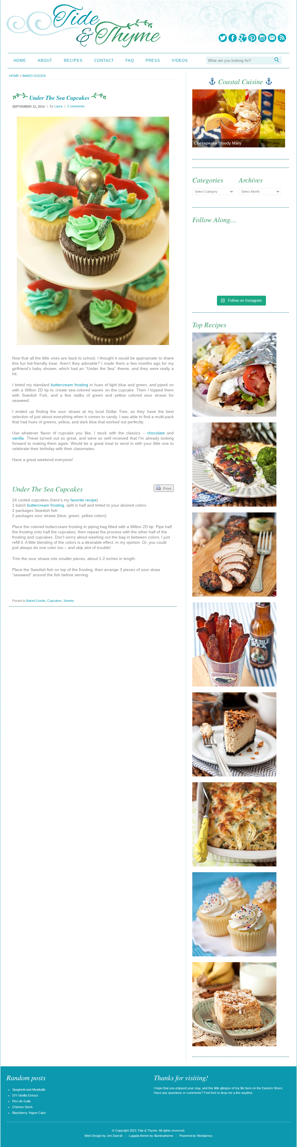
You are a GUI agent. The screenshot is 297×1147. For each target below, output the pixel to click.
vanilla (18, 438)
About (45, 60)
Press (153, 60)
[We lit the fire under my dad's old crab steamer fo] (216, 249)
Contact (104, 60)
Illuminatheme (163, 1135)
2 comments (76, 106)
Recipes (73, 60)
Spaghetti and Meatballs (29, 1089)
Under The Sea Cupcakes (59, 97)
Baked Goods (34, 75)
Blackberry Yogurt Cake (29, 1113)
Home (20, 60)
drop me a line (230, 1092)
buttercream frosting (69, 384)
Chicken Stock (22, 1107)
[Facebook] (232, 37)
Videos (180, 60)
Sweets (69, 600)
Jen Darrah (115, 1135)
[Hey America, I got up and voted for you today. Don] (265, 249)
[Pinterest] (252, 37)
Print (166, 488)
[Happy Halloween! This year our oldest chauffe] (216, 277)
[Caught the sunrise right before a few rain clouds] (265, 277)
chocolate (156, 433)
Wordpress (205, 1135)
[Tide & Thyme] (83, 46)
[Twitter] (222, 37)
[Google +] (242, 37)
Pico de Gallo (21, 1101)
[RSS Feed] (282, 37)
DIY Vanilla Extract (25, 1095)
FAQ (130, 60)
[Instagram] (262, 37)
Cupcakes (54, 600)
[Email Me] (272, 37)
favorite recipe (83, 500)
